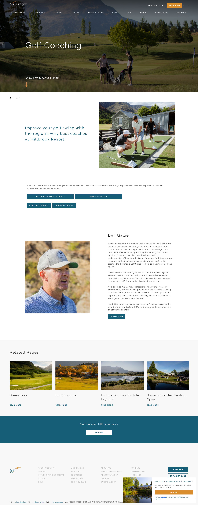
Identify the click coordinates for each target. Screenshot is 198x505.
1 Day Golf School (98, 197)
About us (106, 468)
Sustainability (109, 482)
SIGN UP (173, 492)
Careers (136, 468)
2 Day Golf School (39, 205)
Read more (16, 405)
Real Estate (182, 12)
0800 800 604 (20, 502)
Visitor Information (112, 471)
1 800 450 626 (39, 502)
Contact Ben (117, 317)
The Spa (75, 12)
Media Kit (136, 475)
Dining (115, 12)
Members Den (139, 471)
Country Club (161, 12)
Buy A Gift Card (156, 6)
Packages (58, 12)
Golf (129, 12)
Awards (105, 478)
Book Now (178, 469)
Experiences (77, 468)
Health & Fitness (95, 12)
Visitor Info (40, 12)
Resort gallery (109, 475)
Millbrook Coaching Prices (50, 197)
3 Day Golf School (64, 205)
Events (143, 12)
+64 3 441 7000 (57, 502)
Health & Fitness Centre (51, 475)
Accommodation (18, 12)
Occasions (76, 475)
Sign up (99, 432)
